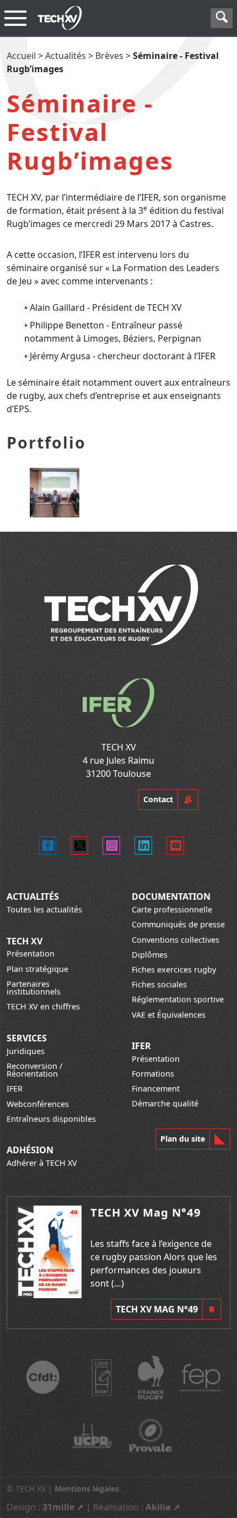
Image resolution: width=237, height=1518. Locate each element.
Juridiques (26, 1051)
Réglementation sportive (178, 999)
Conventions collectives (175, 939)
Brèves (109, 56)
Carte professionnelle (172, 909)
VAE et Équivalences (169, 1014)
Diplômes (150, 954)
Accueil (21, 56)
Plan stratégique (37, 969)
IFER (15, 1088)
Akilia (158, 1507)
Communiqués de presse (178, 924)
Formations (153, 1073)
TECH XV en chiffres (43, 1006)
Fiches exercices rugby (174, 969)
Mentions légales (87, 1488)
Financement (156, 1088)
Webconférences (38, 1104)
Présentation (31, 953)
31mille (58, 1507)
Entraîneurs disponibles (51, 1119)
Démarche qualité (165, 1103)
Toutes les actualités (44, 909)
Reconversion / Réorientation (34, 1070)
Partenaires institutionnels (34, 988)
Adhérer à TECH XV (42, 1163)
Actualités (65, 56)
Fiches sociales (159, 984)
